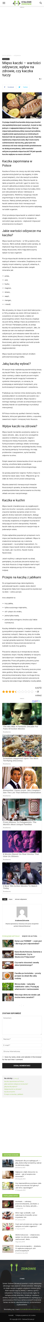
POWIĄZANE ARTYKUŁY (11, 936)
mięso (10, 899)
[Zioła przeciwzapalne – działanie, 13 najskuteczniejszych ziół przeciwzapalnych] (8, 1249)
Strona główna (6, 55)
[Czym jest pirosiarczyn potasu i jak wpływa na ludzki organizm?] (8, 1227)
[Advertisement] (22, 30)
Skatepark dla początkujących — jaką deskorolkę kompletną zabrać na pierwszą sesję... (28, 1163)
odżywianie (17, 55)
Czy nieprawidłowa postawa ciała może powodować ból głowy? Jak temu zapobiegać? (28, 1185)
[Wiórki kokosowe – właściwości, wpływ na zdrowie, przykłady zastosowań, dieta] (8, 1238)
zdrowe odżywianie (21, 899)
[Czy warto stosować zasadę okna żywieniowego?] (8, 965)
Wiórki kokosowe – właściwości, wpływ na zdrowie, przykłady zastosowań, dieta (27, 1237)
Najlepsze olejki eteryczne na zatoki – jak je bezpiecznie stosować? (26, 1174)
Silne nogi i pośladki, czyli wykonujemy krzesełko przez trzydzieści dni (26, 1215)
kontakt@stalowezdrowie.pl (30, 1309)
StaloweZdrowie (22, 920)
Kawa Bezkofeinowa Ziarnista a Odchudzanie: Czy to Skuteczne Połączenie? (28, 954)
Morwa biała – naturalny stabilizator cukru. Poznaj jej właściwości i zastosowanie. (27, 986)
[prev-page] (19, 1005)
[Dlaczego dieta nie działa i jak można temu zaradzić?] (8, 997)
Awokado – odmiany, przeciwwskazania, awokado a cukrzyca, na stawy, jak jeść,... (27, 1204)
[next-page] (23, 1005)
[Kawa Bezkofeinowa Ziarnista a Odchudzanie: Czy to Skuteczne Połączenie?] (8, 954)
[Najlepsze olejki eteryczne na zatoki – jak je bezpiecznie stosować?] (8, 1175)
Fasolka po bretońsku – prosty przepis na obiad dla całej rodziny (28, 975)
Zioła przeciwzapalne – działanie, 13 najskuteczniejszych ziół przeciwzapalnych (28, 1248)
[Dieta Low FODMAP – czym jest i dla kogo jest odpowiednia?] (8, 943)
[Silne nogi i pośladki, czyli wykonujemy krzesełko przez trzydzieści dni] (8, 1215)
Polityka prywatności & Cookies (26, 1315)
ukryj (16, 1078)
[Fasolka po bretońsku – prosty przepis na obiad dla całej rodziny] (8, 976)
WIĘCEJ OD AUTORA (29, 936)
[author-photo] (22, 917)
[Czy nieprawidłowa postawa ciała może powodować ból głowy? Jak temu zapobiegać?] (8, 1186)
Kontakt (11, 1315)
